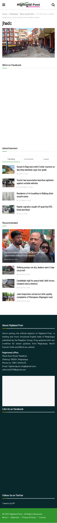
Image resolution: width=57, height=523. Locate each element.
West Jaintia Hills (27, 14)
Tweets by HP (8, 503)
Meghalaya (13, 14)
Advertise (15, 517)
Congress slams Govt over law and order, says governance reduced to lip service (25, 254)
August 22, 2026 (12, 259)
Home (4, 14)
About (4, 517)
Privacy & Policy (29, 517)
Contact (42, 517)
